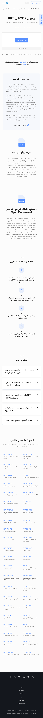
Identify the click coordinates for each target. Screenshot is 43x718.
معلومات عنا (21, 703)
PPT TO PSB (27, 652)
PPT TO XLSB (27, 465)
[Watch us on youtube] (19, 677)
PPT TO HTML (8, 492)
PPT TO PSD (8, 633)
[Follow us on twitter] (15, 677)
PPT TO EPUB (8, 510)
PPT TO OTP (8, 586)
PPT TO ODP (27, 576)
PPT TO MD (27, 557)
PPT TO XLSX (27, 454)
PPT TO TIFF (8, 596)
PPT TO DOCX (28, 538)
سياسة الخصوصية (6, 54)
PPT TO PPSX (8, 576)
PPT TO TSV (27, 475)
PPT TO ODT (27, 548)
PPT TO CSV (8, 484)
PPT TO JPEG (27, 605)
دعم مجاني (21, 690)
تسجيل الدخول (36, 3)
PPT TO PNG (8, 615)
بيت (21, 683)
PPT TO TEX (27, 529)
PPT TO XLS (8, 454)
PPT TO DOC (8, 538)
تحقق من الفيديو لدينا (20, 125)
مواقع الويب (21, 700)
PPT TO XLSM (8, 465)
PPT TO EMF (27, 633)
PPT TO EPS (27, 520)
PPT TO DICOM (28, 642)
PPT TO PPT (8, 565)
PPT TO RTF (8, 548)
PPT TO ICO (27, 624)
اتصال (26, 713)
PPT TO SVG (27, 586)
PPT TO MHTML (28, 492)
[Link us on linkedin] (24, 677)
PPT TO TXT (8, 557)
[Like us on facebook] (10, 677)
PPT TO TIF (27, 596)
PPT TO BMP (8, 624)
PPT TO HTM (27, 484)
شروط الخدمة (14, 54)
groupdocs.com (19, 27)
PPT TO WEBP (8, 652)
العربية (34, 713)
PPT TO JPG (8, 605)
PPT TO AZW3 (8, 520)
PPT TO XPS (8, 529)
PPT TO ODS (8, 475)
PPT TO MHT (8, 501)
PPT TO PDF (27, 501)
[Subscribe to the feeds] (33, 677)
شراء (21, 693)
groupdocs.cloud (28, 27)
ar (26, 3)
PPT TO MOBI (27, 510)
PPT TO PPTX (27, 565)
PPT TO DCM (8, 642)
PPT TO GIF (27, 615)
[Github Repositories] (28, 677)
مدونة (21, 697)
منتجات (21, 687)
